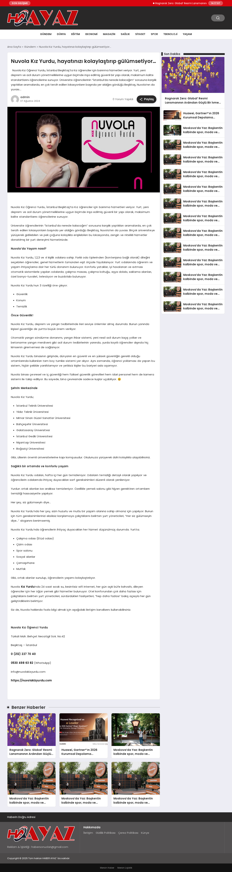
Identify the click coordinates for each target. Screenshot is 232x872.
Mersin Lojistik (124, 867)
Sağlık (125, 34)
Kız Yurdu (28, 587)
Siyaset (140, 34)
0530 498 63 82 (22, 663)
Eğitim (75, 34)
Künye (145, 833)
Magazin (109, 34)
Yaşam (187, 34)
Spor (154, 34)
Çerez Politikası (128, 833)
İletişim (88, 833)
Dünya (61, 34)
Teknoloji (170, 34)
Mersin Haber (107, 867)
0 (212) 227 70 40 (23, 654)
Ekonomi (91, 34)
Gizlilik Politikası (105, 833)
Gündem (45, 34)
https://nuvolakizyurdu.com (31, 680)
